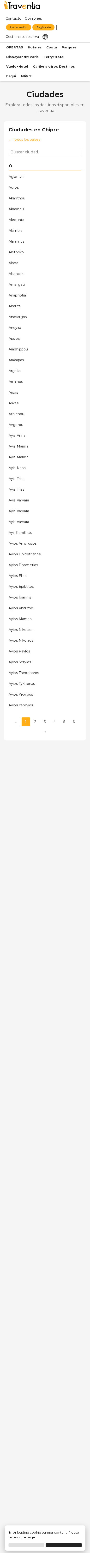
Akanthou (17, 198)
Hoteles (35, 47)
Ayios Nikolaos (21, 630)
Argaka (15, 371)
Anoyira (15, 328)
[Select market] (45, 36)
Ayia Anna (17, 435)
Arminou (16, 381)
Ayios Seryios (20, 662)
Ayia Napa (17, 468)
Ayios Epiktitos (21, 586)
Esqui (11, 76)
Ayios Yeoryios (21, 694)
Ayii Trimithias (20, 532)
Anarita (15, 306)
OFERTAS (14, 47)
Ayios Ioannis (20, 597)
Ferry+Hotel (54, 57)
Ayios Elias (17, 576)
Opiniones (33, 18)
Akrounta (16, 220)
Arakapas (16, 360)
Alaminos (16, 241)
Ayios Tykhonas (22, 683)
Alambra (16, 230)
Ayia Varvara (19, 500)
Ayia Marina (18, 446)
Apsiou (14, 338)
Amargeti (17, 284)
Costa (51, 47)
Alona (13, 263)
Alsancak (16, 274)
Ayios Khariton (21, 608)
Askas (13, 403)
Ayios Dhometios (23, 565)
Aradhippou (18, 349)
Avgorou (16, 425)
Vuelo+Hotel (17, 66)
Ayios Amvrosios (22, 543)
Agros (14, 187)
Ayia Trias (16, 479)
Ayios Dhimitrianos (25, 554)
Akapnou (16, 209)
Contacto (13, 18)
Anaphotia (17, 295)
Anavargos (18, 317)
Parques (69, 47)
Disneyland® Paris (22, 57)
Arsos (13, 392)
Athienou (16, 414)
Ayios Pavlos (19, 651)
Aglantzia (16, 176)
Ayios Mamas (20, 619)
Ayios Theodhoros (24, 673)
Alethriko (16, 252)
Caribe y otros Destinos (54, 66)
